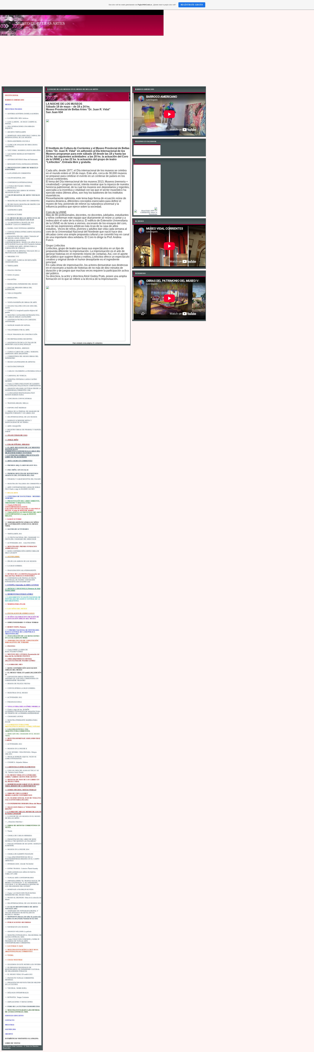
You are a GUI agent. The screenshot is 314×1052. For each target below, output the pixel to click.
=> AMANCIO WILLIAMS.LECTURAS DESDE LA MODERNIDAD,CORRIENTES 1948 (23, 389)
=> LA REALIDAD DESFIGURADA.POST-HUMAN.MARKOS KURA (20, 394)
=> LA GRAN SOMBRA (13, 566)
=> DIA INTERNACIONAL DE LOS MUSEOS (21, 417)
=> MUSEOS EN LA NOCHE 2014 (17, 849)
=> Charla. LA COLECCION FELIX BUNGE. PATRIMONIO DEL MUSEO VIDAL (20, 894)
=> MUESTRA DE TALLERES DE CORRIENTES (22, 201)
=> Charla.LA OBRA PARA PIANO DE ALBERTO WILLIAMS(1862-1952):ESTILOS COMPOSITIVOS (23, 385)
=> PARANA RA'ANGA (13, 702)
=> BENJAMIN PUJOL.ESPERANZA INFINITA (21, 164)
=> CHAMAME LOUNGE (14, 716)
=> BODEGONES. (11, 298)
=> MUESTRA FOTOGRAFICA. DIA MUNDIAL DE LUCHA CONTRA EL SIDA (23, 936)
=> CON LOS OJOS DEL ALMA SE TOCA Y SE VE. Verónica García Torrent (22, 771)
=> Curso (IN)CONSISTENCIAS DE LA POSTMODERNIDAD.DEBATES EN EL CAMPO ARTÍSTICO (22, 859)
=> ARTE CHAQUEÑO (13, 426)
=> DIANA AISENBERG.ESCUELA (17, 141)
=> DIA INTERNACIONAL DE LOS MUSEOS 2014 (23, 903)
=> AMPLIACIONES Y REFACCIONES (19, 1002)
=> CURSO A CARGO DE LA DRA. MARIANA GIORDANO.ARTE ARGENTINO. (21, 352)
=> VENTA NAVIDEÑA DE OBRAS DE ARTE (21, 302)
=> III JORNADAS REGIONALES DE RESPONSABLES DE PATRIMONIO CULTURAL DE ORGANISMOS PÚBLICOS (22, 969)
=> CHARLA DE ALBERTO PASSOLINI (19, 854)
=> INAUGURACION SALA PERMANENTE (20, 570)
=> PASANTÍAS (10, 279)
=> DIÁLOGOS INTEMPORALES (17, 993)
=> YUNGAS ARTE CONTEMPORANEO (19, 878)
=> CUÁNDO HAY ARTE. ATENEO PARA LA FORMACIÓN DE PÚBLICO (21, 247)
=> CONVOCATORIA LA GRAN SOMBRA (20, 688)
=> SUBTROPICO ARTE (13, 210)
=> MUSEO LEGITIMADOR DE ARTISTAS (20, 362)
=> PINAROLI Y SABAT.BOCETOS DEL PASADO (23, 479)
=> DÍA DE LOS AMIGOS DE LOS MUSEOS (20, 561)
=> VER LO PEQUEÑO (13, 293)
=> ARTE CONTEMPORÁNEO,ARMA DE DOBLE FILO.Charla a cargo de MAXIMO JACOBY (22, 488)
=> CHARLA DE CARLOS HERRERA (18, 835)
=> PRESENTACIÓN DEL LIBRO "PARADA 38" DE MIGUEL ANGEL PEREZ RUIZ (22, 237)
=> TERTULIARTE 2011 (13, 534)
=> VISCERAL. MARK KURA (15, 988)
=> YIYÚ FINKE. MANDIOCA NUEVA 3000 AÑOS (23, 150)
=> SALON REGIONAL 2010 (15, 178)
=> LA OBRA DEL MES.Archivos (16, 118)
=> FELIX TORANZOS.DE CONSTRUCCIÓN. (21, 334)
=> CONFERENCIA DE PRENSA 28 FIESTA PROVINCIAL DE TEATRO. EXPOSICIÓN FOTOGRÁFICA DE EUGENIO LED (20, 580)
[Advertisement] (157, 60)
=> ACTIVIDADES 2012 (13, 697)
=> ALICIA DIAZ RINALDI (14, 366)
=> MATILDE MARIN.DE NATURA (17, 325)
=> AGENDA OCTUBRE (13, 214)
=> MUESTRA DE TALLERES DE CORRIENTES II (23, 484)
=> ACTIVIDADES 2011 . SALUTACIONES (20, 543)
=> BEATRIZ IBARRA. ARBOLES (17, 348)
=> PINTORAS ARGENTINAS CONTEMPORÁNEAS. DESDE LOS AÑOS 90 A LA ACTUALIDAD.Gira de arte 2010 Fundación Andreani (23, 242)
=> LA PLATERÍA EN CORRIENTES (18, 173)
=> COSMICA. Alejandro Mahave (16, 762)
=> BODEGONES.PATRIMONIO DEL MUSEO (21, 284)
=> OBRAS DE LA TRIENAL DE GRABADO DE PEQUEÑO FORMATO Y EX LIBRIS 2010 (22, 412)
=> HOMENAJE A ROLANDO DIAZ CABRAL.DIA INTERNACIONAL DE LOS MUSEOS (22, 136)
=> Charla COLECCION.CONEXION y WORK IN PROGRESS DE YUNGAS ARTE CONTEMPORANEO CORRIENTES (22, 941)
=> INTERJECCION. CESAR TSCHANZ (19, 864)
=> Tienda (8, 831)
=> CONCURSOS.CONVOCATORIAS (18, 398)
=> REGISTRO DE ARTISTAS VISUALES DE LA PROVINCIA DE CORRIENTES (22, 252)
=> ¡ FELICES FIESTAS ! (14, 822)
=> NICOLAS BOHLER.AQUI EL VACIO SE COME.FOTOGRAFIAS (20, 757)
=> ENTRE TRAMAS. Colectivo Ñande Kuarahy (21, 868)
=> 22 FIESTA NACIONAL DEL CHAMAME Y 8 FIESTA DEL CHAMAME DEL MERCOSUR (22, 538)
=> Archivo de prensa (12, 275)
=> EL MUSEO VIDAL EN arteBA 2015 (18, 974)
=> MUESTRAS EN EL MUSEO (16, 693)
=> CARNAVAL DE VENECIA (15, 376)
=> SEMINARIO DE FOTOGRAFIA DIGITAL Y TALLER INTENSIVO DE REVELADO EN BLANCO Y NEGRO (21, 912)
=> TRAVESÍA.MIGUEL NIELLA (16, 403)
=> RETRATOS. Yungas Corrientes (17, 997)
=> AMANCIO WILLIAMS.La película (18, 931)
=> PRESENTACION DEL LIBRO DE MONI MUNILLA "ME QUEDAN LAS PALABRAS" (20, 840)
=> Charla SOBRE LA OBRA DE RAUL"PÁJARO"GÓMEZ (16, 650)
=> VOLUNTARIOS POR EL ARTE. (17, 330)
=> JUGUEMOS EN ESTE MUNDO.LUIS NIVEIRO (23, 964)
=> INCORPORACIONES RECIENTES (18, 339)
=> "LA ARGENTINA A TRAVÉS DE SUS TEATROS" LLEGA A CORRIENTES (19, 223)
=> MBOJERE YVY (12, 256)
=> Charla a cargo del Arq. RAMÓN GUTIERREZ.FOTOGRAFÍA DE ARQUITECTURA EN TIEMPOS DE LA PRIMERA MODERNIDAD (22, 711)
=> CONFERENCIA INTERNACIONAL (18, 182)
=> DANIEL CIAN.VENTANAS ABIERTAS (20, 228)
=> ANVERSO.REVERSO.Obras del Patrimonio (21, 159)
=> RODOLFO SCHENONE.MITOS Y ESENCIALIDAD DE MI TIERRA (18, 421)
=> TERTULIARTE (11, 266)
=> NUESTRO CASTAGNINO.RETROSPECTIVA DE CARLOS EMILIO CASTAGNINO (22, 316)
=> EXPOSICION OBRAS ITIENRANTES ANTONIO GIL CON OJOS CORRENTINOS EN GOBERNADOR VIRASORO (21, 678)
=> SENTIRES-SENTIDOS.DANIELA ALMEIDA (22, 114)
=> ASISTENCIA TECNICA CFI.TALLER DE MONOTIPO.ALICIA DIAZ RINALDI (20, 343)
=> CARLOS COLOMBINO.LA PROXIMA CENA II (23, 371)
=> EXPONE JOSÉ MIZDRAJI (15, 408)
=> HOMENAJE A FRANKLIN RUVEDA (19, 889)
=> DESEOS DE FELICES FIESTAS (17, 683)
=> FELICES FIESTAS (13, 270)
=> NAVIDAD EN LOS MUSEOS (16, 927)
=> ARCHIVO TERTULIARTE (15, 132)
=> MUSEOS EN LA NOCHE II (16, 748)
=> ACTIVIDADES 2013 (13, 744)
